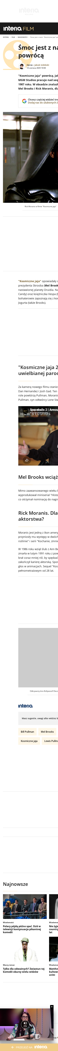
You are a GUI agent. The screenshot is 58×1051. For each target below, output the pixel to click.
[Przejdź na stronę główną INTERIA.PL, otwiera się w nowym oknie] (13, 28)
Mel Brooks (47, 731)
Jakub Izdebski (42, 64)
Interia (6, 37)
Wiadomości (23, 37)
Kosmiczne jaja (29, 741)
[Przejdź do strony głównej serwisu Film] (28, 28)
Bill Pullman (27, 731)
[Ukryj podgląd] (52, 1006)
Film (13, 37)
